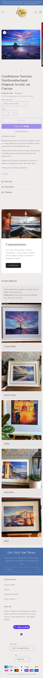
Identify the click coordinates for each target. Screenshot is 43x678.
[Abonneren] (36, 569)
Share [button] (6, 174)
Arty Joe (14, 674)
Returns (6, 589)
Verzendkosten (12, 96)
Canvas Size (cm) (7, 99)
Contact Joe (13, 265)
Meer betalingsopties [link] (21, 131)
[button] (2, 12)
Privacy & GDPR (9, 585)
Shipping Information (11, 594)
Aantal (3, 108)
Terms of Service (9, 599)
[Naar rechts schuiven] (26, 70)
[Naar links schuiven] (17, 70)
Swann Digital (32, 674)
